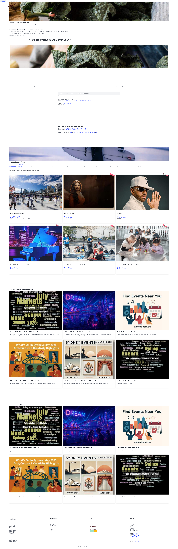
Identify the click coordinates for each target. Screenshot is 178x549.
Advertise (21, 1)
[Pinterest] (137, 533)
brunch (74, 132)
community (93, 132)
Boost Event (86, 93)
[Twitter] (136, 533)
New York (68, 129)
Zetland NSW (64, 105)
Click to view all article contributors (15, 166)
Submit (91, 531)
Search (17, 1)
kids (76, 130)
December (84, 128)
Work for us (26, 1)
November (80, 128)
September (73, 128)
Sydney (71, 129)
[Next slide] (166, 56)
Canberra (81, 129)
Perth (74, 129)
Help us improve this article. (74, 89)
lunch (77, 132)
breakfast (70, 132)
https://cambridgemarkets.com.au (66, 24)
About (30, 1)
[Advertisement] (4, 8)
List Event (39, 1)
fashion (86, 132)
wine (79, 132)
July (67, 128)
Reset (95, 531)
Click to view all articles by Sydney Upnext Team (18, 164)
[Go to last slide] (11, 56)
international (82, 132)
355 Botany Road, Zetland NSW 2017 (67, 107)
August (69, 128)
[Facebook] (133, 533)
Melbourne (77, 129)
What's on (10, 1)
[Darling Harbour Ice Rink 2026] (35, 192)
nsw (96, 132)
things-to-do (73, 130)
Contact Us (34, 1)
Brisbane (84, 129)
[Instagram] (135, 533)
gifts (88, 132)
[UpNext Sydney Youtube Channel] (133, 540)
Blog (14, 1)
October (76, 128)
